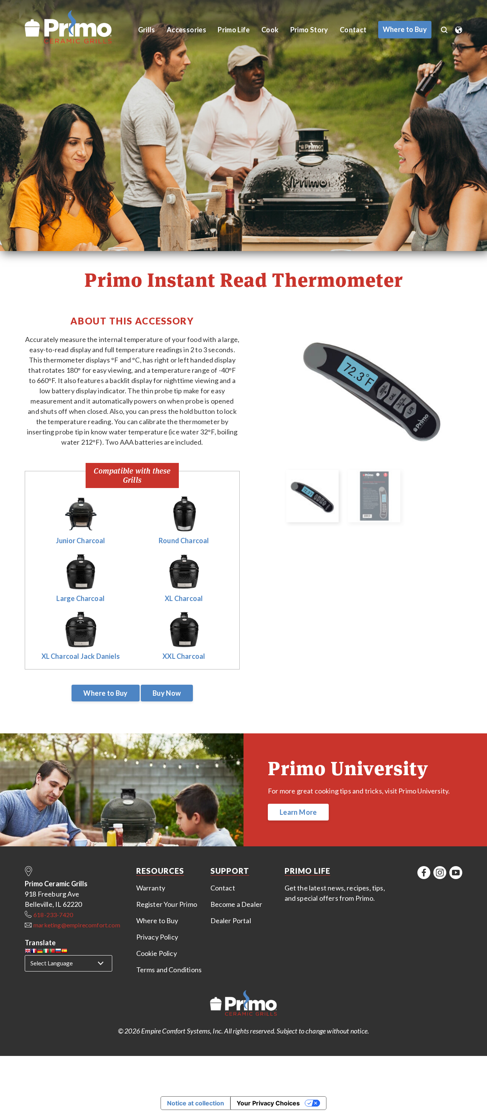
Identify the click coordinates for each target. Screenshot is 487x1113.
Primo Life (234, 29)
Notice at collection (195, 1103)
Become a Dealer (236, 904)
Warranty (150, 888)
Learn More (298, 812)
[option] (374, 390)
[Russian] (58, 952)
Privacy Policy (157, 937)
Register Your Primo (166, 904)
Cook (270, 29)
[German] (40, 952)
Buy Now (167, 693)
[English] (28, 952)
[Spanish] (64, 952)
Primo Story (309, 29)
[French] (34, 952)
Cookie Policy (156, 953)
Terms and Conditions (169, 969)
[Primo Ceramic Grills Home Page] (77, 27)
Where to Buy (105, 693)
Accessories (186, 29)
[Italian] (46, 952)
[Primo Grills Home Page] (243, 1004)
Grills (146, 29)
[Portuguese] (52, 952)
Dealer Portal (230, 920)
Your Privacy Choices (268, 1103)
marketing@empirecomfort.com (76, 925)
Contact (353, 29)
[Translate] (458, 27)
